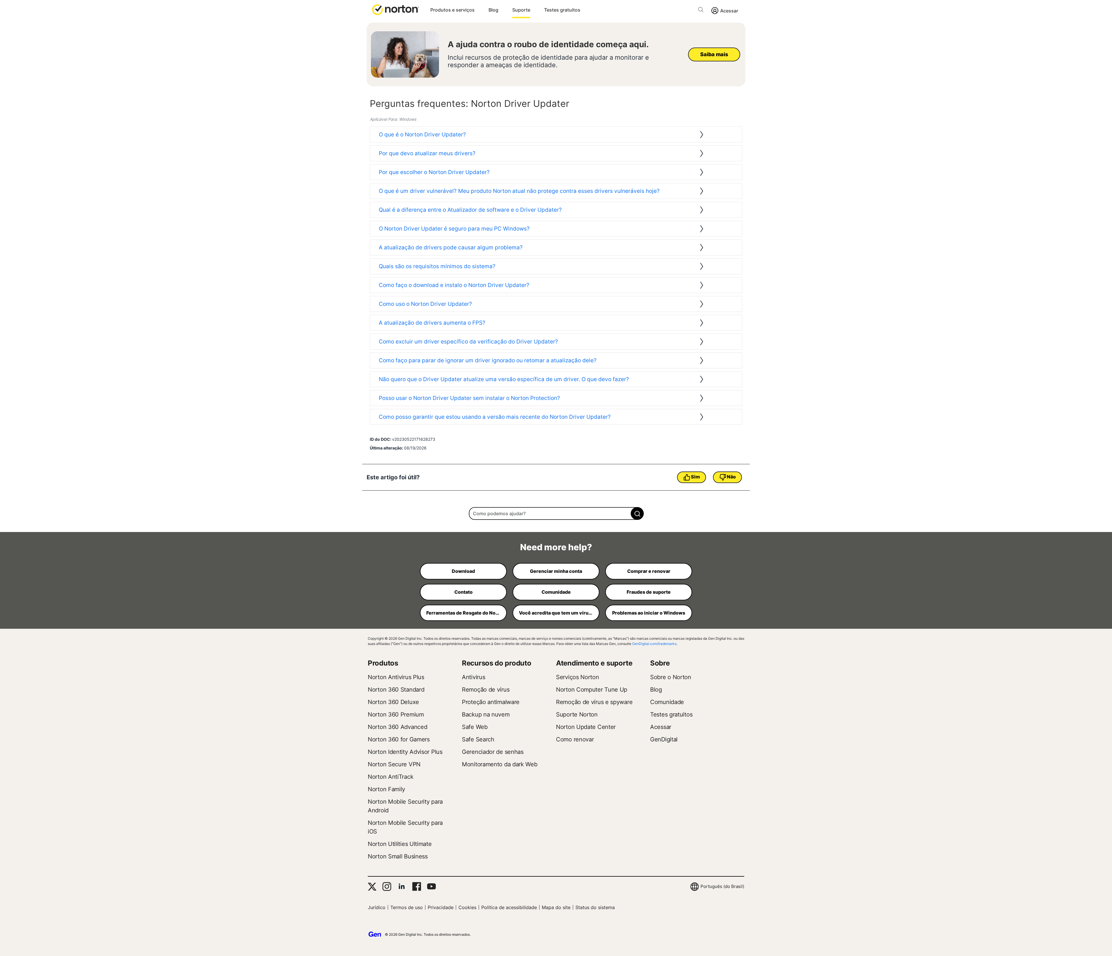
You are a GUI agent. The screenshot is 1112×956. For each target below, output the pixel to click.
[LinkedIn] (401, 886)
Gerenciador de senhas (493, 751)
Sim (695, 477)
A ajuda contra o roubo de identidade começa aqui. (548, 44)
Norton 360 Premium (396, 714)
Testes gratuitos (562, 10)
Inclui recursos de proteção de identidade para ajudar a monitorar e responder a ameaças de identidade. (548, 61)
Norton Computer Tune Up (591, 689)
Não (731, 477)
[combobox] (556, 513)
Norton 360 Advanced (397, 726)
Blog (493, 10)
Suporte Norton (577, 714)
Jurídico (376, 907)
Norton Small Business (398, 856)
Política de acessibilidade (509, 907)
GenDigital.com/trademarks (654, 643)
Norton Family (386, 789)
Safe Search (478, 739)
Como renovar (575, 739)
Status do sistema (595, 907)
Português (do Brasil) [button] (722, 886)
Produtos (383, 663)
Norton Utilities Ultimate (400, 843)
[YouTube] (431, 886)
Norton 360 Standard (396, 689)
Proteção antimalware (491, 702)
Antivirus (473, 677)
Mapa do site (556, 907)
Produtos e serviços (452, 10)
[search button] (702, 10)
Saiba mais (714, 54)
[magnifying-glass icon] (637, 513)
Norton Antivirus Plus (396, 677)
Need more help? (556, 547)
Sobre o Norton (670, 677)
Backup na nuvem (486, 714)
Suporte (521, 10)
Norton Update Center (586, 726)
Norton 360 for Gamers (399, 739)
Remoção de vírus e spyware (594, 702)
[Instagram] (386, 886)
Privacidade (440, 907)
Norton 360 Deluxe (393, 702)
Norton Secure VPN (394, 764)
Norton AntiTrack (390, 776)
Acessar (729, 11)
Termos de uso (406, 907)
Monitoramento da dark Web (499, 764)
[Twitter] (372, 887)
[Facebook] (416, 886)
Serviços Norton (577, 677)
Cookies (467, 907)
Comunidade (667, 702)
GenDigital (664, 739)
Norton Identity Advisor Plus (405, 751)
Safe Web (475, 726)
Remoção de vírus (485, 689)
